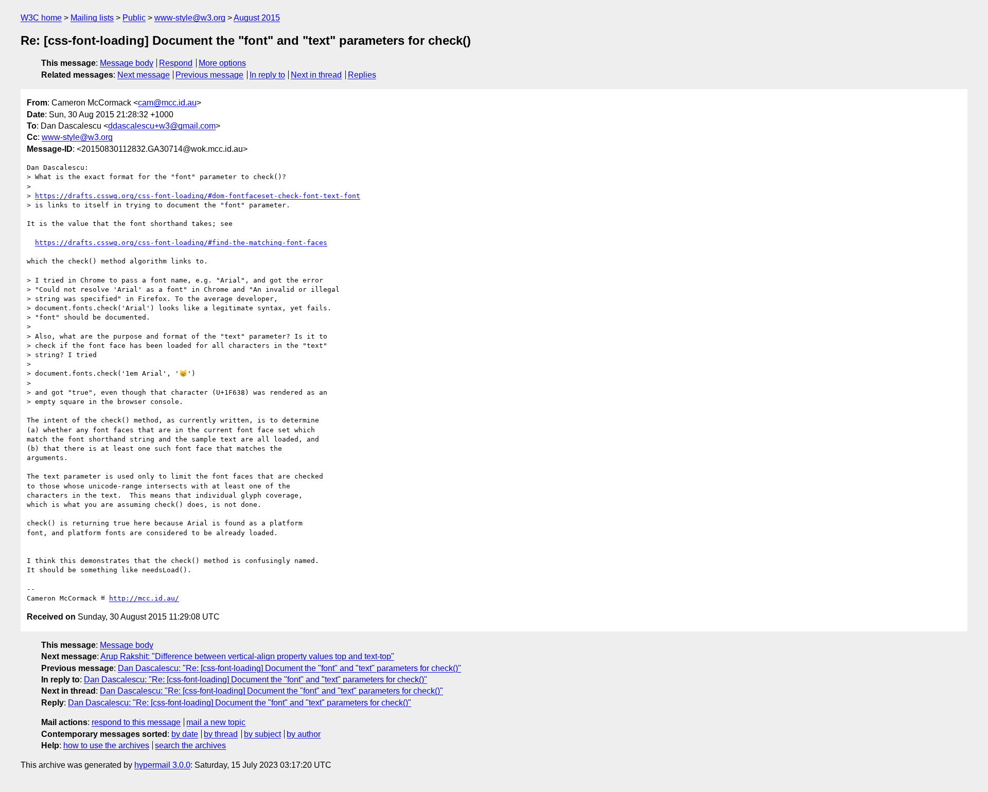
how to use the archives (106, 745)
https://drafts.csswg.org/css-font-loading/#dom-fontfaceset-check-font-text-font (197, 196)
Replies (362, 75)
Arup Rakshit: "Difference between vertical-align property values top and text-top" (247, 656)
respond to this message (136, 722)
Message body (126, 63)
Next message (143, 75)
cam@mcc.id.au (167, 102)
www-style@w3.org (189, 17)
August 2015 (257, 17)
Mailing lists (92, 17)
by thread (221, 734)
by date (184, 734)
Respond (175, 63)
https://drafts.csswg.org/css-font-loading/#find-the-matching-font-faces (181, 243)
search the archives (190, 745)
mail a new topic (215, 722)
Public (134, 17)
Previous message (209, 75)
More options (222, 63)
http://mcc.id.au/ (144, 598)
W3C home (41, 17)
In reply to (267, 75)
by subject (262, 734)
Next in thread (316, 75)
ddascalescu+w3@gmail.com (162, 125)
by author (304, 734)
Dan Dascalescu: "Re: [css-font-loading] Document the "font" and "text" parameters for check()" (289, 668)
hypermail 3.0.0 (162, 765)
